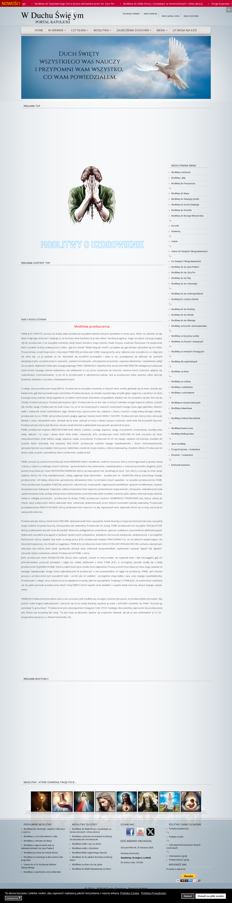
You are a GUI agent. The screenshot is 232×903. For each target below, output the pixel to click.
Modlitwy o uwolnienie (182, 387)
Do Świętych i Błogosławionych (186, 261)
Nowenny (175, 231)
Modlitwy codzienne (181, 172)
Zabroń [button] (188, 896)
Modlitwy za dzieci (180, 371)
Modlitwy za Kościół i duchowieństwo (189, 326)
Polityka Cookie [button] (129, 893)
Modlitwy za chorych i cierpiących (187, 341)
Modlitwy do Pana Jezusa (183, 183)
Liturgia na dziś (185, 30)
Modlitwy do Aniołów (181, 210)
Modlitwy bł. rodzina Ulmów (184, 299)
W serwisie (56, 30)
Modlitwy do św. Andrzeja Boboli (187, 293)
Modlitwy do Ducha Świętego (185, 204)
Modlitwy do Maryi (180, 193)
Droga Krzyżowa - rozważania (185, 449)
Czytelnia (78, 30)
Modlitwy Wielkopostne (182, 433)
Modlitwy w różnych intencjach (185, 402)
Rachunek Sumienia (180, 465)
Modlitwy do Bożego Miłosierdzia (187, 215)
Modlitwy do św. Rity (181, 278)
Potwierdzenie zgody (178, 859)
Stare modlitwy (178, 443)
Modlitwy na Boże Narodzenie (185, 418)
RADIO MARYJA (150, 14)
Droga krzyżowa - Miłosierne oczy (205, 3)
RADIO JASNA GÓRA (170, 16)
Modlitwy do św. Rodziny (183, 309)
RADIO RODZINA (191, 16)
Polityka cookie (175, 836)
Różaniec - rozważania (182, 455)
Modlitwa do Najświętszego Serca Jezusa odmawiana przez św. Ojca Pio (49, 3)
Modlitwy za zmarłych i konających (187, 351)
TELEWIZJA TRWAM (130, 14)
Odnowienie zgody (177, 856)
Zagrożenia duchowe (133, 30)
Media (161, 30)
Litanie (174, 241)
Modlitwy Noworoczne (182, 428)
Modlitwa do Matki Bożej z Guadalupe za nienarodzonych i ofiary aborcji (137, 3)
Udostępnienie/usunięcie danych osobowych (183, 846)
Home (39, 30)
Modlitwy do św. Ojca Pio (183, 272)
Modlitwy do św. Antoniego (184, 283)
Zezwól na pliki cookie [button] (211, 896)
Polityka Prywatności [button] (153, 893)
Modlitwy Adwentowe (181, 408)
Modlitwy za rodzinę (181, 381)
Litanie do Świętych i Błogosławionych (189, 251)
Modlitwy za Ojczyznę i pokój (185, 336)
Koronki (175, 225)
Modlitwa (101, 30)
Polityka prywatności (178, 828)
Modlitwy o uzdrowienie (182, 392)
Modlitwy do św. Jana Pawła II (185, 266)
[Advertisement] (116, 133)
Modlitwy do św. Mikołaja (183, 320)
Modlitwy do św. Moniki (182, 314)
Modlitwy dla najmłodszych (184, 361)
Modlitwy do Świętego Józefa (185, 199)
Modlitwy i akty (178, 177)
